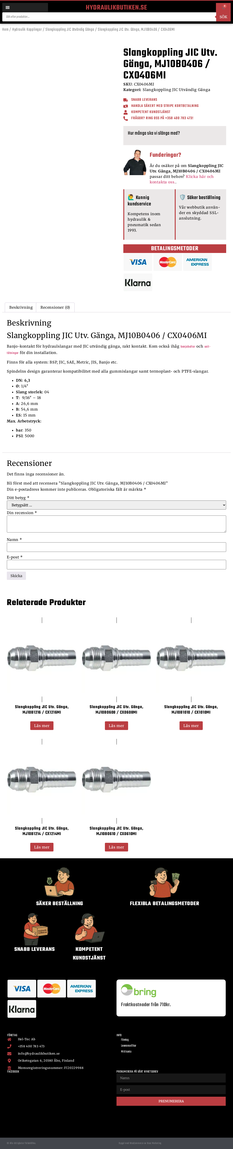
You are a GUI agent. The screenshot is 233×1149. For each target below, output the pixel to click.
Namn (14, 539)
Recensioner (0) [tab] (55, 307)
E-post (15, 557)
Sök (223, 17)
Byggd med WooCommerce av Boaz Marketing (140, 1143)
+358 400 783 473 (178, 118)
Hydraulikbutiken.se (116, 8)
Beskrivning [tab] (21, 307)
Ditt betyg (18, 498)
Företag (125, 1040)
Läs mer (42, 725)
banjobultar (188, 346)
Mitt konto (126, 1051)
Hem (5, 29)
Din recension (22, 513)
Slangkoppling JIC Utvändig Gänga (70, 29)
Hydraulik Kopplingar (27, 29)
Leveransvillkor (128, 1045)
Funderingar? (165, 155)
